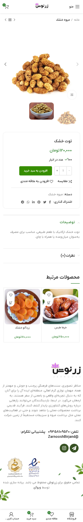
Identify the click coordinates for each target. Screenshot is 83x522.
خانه (76, 20)
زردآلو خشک (22, 328)
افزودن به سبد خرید (36, 171)
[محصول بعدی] (5, 20)
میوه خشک (63, 20)
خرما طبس (60, 327)
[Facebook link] (50, 202)
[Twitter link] (45, 202)
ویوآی (37, 487)
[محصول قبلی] (14, 20)
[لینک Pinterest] (39, 202)
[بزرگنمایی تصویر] (72, 94)
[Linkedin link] (33, 202)
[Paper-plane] (74, 448)
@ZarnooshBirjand (63, 437)
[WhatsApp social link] (28, 202)
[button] (49, 303)
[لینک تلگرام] (22, 202)
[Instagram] (64, 448)
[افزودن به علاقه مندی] (49, 295)
